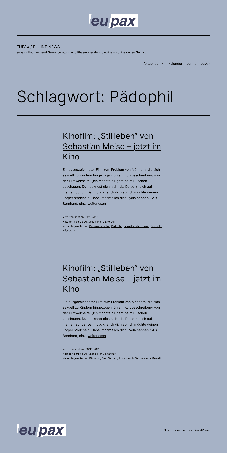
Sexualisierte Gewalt (136, 226)
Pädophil (116, 226)
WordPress (202, 430)
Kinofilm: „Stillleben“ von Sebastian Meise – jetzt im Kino (112, 146)
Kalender (175, 64)
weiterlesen (97, 204)
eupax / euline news (38, 46)
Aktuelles (150, 64)
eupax (205, 64)
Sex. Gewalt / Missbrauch (118, 358)
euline (191, 64)
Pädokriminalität (99, 226)
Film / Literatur (106, 221)
